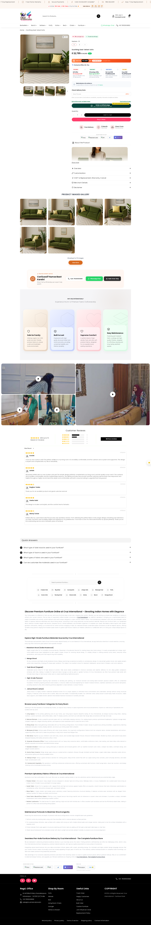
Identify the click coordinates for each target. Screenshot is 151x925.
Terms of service (72, 921)
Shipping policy (86, 921)
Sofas (57, 25)
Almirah (50, 896)
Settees (42, 25)
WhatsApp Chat (95, 279)
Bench (33, 25)
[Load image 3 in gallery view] (50, 91)
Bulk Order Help (113, 279)
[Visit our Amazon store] (81, 867)
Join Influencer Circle (83, 910)
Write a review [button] (111, 439)
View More (75, 263)
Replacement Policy (83, 913)
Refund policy (47, 921)
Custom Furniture (82, 906)
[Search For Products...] (98, 16)
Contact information (101, 921)
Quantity (75, 111)
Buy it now (101, 119)
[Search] (99, 582)
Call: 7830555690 (76, 279)
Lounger (51, 906)
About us (79, 900)
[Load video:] (113, 394)
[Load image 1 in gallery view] (28, 91)
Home (22, 30)
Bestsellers (23, 25)
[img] (30, 453)
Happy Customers (82, 896)
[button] (129, 16)
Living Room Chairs (54, 903)
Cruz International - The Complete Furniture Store (91, 857)
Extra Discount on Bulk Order (81, 101)
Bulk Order (79, 903)
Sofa (50, 893)
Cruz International (82, 617)
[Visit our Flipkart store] (91, 867)
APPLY (127, 94)
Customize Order (125, 101)
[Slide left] (21, 91)
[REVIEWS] (149, 462)
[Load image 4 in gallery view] (61, 91)
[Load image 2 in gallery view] (39, 91)
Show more (75, 162)
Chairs (72, 25)
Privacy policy (59, 921)
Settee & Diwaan (54, 910)
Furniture (81, 25)
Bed (64, 25)
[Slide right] (67, 91)
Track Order (80, 893)
